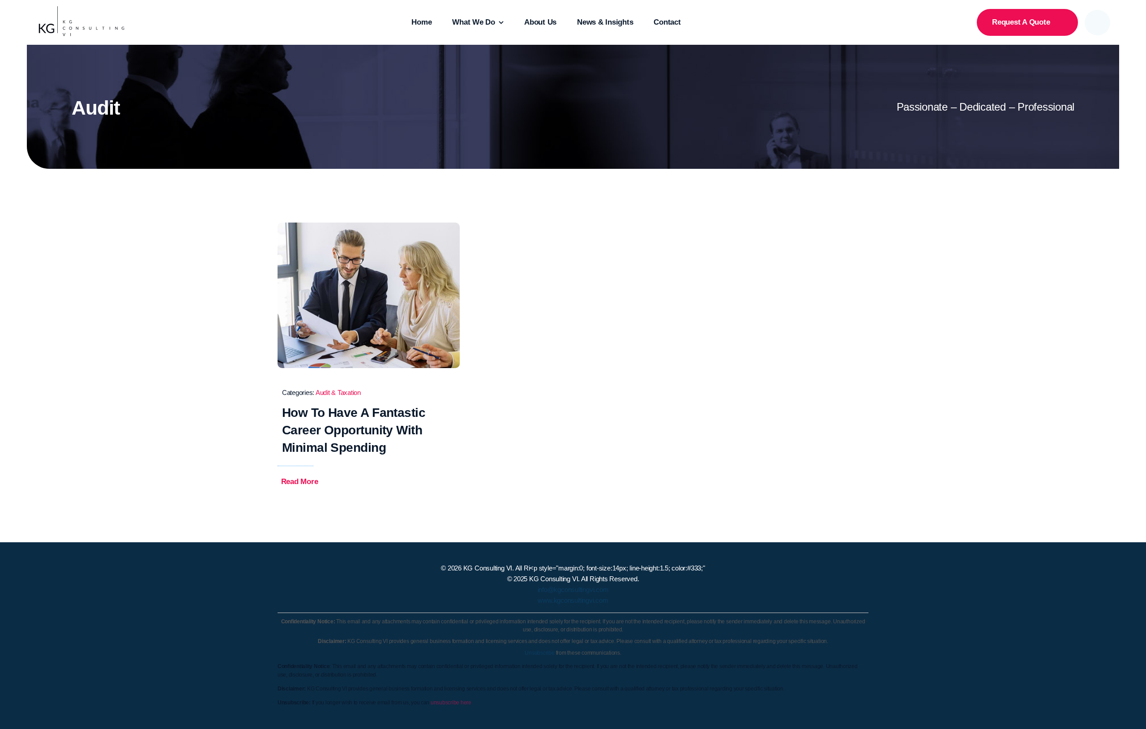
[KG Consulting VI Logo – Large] (82, 10)
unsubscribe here (451, 702)
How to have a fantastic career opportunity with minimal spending (353, 430)
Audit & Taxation (338, 392)
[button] (305, 481)
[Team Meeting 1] (369, 226)
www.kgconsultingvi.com (573, 600)
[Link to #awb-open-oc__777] (1097, 22)
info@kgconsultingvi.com (573, 589)
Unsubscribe (540, 653)
